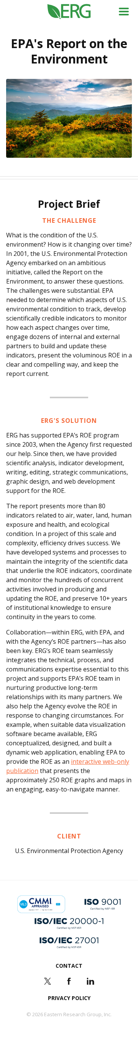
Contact (69, 965)
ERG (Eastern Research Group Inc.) (69, 11)
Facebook (69, 981)
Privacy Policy (69, 998)
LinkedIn (90, 981)
